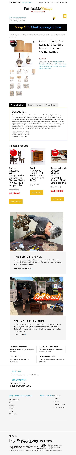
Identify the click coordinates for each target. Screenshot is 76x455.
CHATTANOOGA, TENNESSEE (26, 374)
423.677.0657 (19, 383)
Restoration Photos (59, 407)
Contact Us (63, 2)
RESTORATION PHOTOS (22, 268)
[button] (33, 42)
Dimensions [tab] (34, 105)
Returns (11, 408)
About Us (56, 401)
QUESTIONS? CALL (20, 2)
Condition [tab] (51, 105)
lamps (41, 66)
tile (45, 68)
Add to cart (15, 201)
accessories (62, 64)
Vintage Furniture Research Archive (23, 35)
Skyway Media (57, 450)
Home (10, 35)
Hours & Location (14, 399)
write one (42, 352)
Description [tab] (17, 105)
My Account (54, 2)
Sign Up (46, 2)
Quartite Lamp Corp (55, 66)
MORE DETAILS (19, 334)
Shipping (12, 405)
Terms (11, 411)
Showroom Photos (59, 404)
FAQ (10, 402)
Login (41, 2)
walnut (48, 68)
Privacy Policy (13, 414)
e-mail (56, 329)
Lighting (46, 66)
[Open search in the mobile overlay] (29, 20)
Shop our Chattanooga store (17, 18)
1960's (56, 64)
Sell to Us (57, 399)
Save (13, 41)
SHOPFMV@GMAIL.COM (20, 386)
